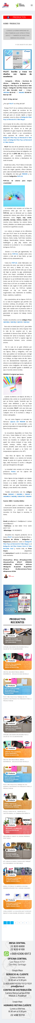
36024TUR (21, 496)
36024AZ (21, 92)
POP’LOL (20, 176)
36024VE (29, 496)
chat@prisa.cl (22, 521)
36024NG (19, 494)
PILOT (10, 537)
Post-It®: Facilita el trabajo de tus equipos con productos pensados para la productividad (17, 699)
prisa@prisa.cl (12, 521)
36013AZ (26, 322)
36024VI (27, 494)
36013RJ (13, 322)
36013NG (6, 92)
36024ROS (6, 496)
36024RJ (14, 496)
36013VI (19, 322)
